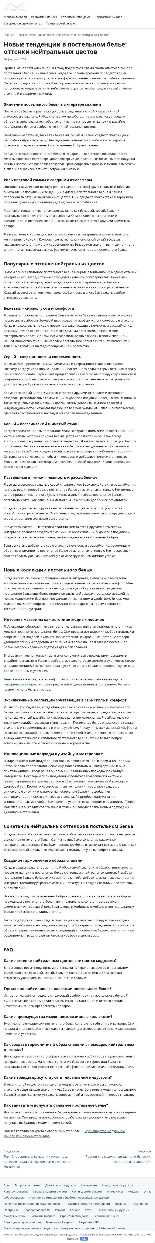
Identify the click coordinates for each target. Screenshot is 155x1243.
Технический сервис (61, 23)
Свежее (75, 1210)
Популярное (140, 1204)
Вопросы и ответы (27, 1185)
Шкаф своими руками (114, 1210)
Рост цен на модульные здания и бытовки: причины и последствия (118, 1157)
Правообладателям (36, 1210)
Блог (7, 1185)
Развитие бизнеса (44, 17)
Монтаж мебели (15, 17)
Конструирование (16, 1191)
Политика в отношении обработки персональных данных (69, 1197)
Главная (9, 35)
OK (84, 1238)
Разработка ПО (89, 1222)
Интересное (89, 1185)
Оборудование (14, 1197)
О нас (147, 1191)
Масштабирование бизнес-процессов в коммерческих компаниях (49, 1228)
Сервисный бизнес (108, 17)
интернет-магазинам (20, 684)
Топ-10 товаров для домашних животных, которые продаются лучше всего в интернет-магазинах (38, 1159)
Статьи (89, 1210)
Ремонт (60, 1210)
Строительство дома (76, 17)
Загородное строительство (23, 23)
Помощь (121, 1204)
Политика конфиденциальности (87, 1204)
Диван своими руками (60, 1185)
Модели (133, 1191)
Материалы (115, 1191)
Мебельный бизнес (112, 1228)
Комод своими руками (117, 1185)
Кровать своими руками (50, 1191)
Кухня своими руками (87, 1191)
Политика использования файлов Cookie (32, 1204)
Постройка (11, 1210)
